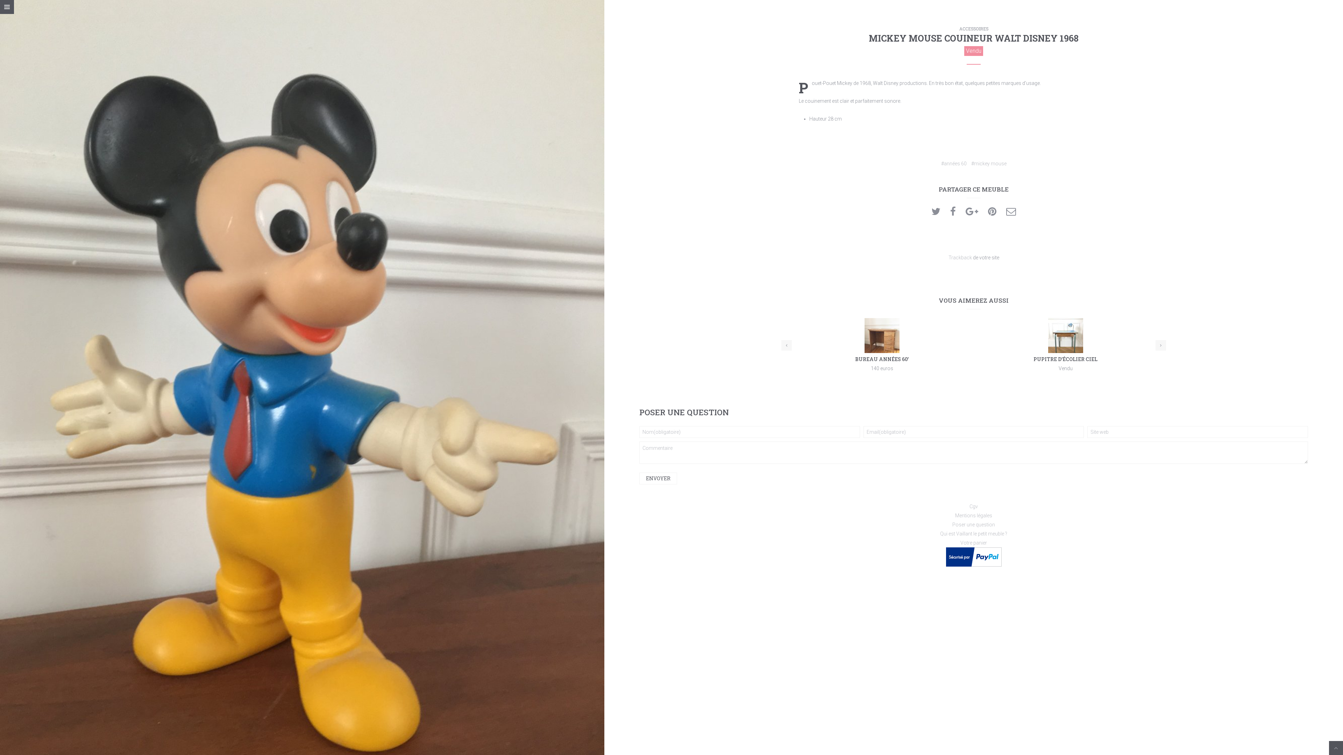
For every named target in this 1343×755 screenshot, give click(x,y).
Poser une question (973, 524)
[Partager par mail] (1011, 213)
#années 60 (954, 163)
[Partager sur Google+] (972, 213)
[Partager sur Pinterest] (992, 213)
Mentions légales (973, 515)
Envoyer (658, 478)
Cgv (973, 506)
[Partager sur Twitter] (935, 213)
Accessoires (973, 28)
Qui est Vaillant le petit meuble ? (973, 534)
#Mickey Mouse (989, 163)
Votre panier (973, 543)
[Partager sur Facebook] (953, 213)
